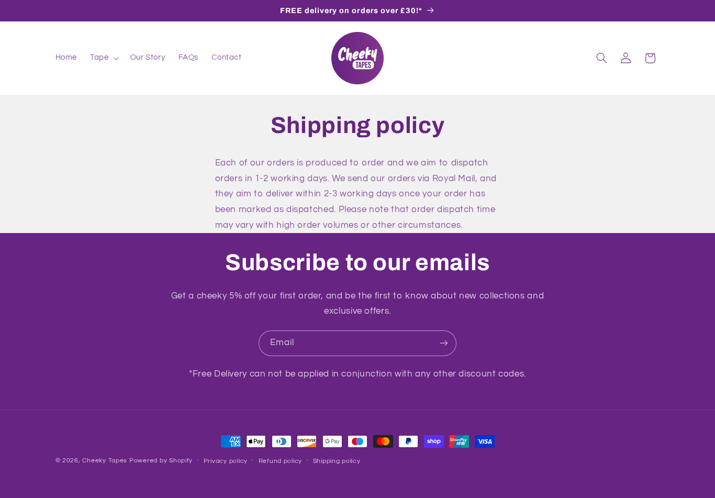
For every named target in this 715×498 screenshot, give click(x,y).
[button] (104, 58)
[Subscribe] (444, 343)
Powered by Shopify (161, 460)
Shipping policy (337, 461)
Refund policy (281, 461)
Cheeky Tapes (104, 460)
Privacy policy (226, 461)
